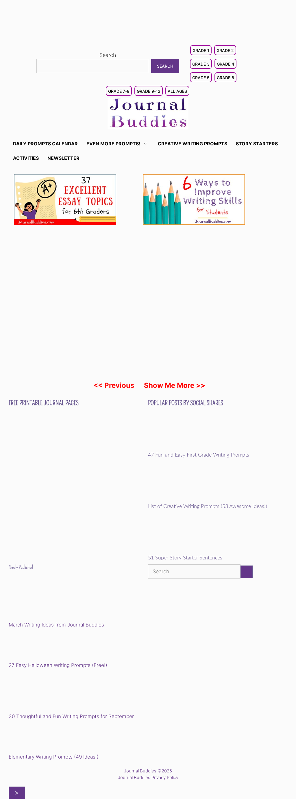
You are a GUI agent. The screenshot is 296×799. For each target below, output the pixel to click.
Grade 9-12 (148, 91)
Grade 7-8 (119, 91)
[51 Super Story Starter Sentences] (188, 551)
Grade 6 (225, 77)
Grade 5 (201, 77)
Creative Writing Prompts (192, 144)
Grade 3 (201, 64)
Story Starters (257, 144)
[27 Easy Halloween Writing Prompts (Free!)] (38, 646)
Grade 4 (225, 64)
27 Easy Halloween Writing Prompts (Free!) (58, 665)
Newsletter (63, 158)
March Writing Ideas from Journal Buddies (56, 625)
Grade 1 (201, 50)
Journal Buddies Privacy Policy (148, 777)
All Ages (177, 91)
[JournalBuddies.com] (148, 113)
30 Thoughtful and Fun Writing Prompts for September (71, 716)
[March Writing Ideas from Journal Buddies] (49, 600)
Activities (26, 158)
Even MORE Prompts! (113, 144)
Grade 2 (225, 50)
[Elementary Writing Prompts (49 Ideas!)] (38, 737)
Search (107, 55)
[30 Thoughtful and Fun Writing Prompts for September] (49, 691)
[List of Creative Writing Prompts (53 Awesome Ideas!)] (188, 500)
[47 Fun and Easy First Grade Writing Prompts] (188, 448)
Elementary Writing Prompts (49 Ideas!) (54, 757)
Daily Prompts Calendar (45, 144)
